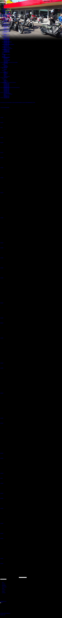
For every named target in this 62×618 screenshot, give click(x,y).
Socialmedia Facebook (7, 30)
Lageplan (5, 28)
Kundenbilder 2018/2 (6, 91)
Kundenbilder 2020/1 (6, 43)
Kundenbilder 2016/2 (6, 51)
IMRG (4, 9)
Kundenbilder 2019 (6, 45)
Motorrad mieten (6, 20)
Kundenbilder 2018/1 (6, 46)
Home (3, 4)
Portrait (5, 25)
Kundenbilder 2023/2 (6, 38)
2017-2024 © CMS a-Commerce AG (5, 613)
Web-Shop (5, 69)
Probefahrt (5, 80)
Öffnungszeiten (6, 27)
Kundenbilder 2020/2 (6, 88)
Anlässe (5, 75)
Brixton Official (6, 14)
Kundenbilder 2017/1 (6, 50)
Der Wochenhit (6, 15)
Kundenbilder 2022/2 (6, 39)
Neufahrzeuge (5, 65)
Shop (2, 22)
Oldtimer (5, 94)
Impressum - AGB (2, 614)
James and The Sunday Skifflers (8, 48)
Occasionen (3, 64)
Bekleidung (5, 68)
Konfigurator (5, 12)
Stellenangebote (6, 77)
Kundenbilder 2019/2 (6, 90)
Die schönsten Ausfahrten (7, 47)
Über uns (3, 24)
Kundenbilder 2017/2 (6, 95)
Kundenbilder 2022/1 (6, 40)
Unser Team (5, 32)
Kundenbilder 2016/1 (6, 97)
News (4, 6)
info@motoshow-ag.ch (3, 601)
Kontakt (3, 78)
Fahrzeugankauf (6, 35)
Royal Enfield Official (7, 60)
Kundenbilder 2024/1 (6, 37)
